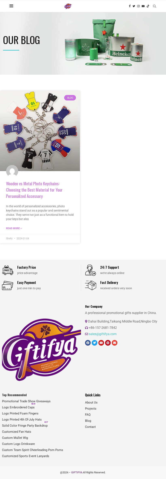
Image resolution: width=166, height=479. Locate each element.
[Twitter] (134, 6)
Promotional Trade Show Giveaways (26, 401)
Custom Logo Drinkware (18, 444)
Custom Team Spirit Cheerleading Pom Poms (32, 450)
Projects (90, 408)
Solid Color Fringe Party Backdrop (25, 425)
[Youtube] (143, 6)
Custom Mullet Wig (15, 437)
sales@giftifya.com (103, 334)
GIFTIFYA (76, 472)
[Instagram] (138, 6)
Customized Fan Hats (16, 431)
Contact (90, 426)
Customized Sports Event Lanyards (25, 456)
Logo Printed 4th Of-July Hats (22, 419)
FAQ (87, 414)
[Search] (154, 6)
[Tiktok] (148, 6)
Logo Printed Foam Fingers (20, 413)
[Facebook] (130, 6)
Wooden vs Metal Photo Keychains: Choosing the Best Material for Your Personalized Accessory (34, 189)
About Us (91, 402)
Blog (88, 420)
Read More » (14, 228)
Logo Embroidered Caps (18, 407)
